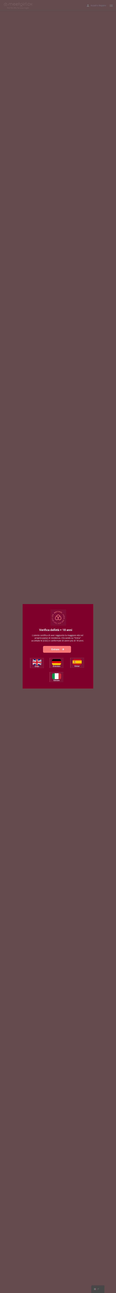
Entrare (55, 649)
